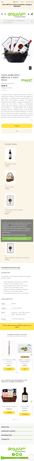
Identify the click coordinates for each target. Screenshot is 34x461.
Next (31, 354)
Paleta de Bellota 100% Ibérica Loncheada (17, 257)
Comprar (17, 126)
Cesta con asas (9, 187)
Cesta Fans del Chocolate (9, 406)
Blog (2, 1)
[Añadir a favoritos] (17, 131)
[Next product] (32, 21)
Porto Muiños (25, 363)
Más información (7, 235)
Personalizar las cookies (19, 235)
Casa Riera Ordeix (9, 363)
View (24, 369)
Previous (2, 354)
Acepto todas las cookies (17, 239)
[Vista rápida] (10, 357)
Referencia (4, 83)
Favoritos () (30, 1)
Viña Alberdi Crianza (10, 164)
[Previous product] (31, 21)
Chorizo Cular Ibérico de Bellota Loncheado (14, 211)
